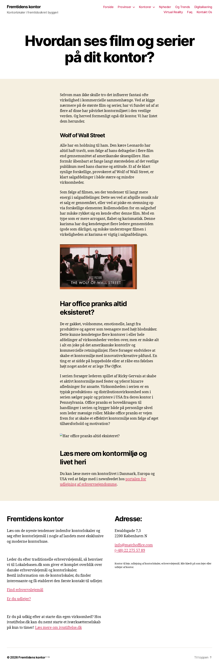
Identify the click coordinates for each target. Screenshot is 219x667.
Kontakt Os (204, 12)
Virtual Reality (173, 12)
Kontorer (145, 7)
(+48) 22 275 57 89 (130, 550)
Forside (108, 7)
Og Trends (182, 7)
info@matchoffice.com (134, 545)
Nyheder (165, 7)
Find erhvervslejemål (25, 590)
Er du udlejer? (19, 599)
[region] (44, 641)
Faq (189, 12)
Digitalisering (203, 7)
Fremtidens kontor (24, 7)
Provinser (124, 7)
